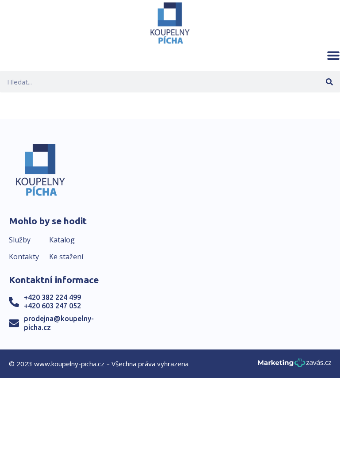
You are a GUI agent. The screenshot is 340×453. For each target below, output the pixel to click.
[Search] (329, 81)
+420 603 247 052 (52, 306)
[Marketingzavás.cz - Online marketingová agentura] (294, 365)
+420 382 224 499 (52, 297)
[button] (333, 55)
